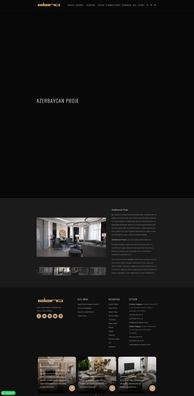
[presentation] (42, 377)
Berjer (111, 327)
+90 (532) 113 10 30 (136, 318)
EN (151, 5)
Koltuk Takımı (113, 304)
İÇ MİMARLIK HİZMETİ (113, 5)
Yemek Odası (113, 316)
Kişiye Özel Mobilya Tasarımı (88, 304)
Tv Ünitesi (112, 319)
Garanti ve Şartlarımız (86, 312)
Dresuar (112, 335)
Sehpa (111, 331)
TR (147, 5)
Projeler (101, 5)
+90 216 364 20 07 (136, 315)
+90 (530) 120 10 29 (136, 341)
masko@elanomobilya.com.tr (140, 344)
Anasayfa (71, 5)
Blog (134, 5)
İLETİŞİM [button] (141, 5)
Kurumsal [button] (80, 5)
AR (155, 5)
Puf (110, 343)
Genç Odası (113, 323)
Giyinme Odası (114, 339)
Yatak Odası (113, 312)
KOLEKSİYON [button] (91, 5)
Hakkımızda (82, 316)
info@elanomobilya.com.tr (139, 322)
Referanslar (126, 5)
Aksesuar (112, 346)
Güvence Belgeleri (85, 308)
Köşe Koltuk (113, 308)
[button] (104, 237)
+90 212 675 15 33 (135, 337)
